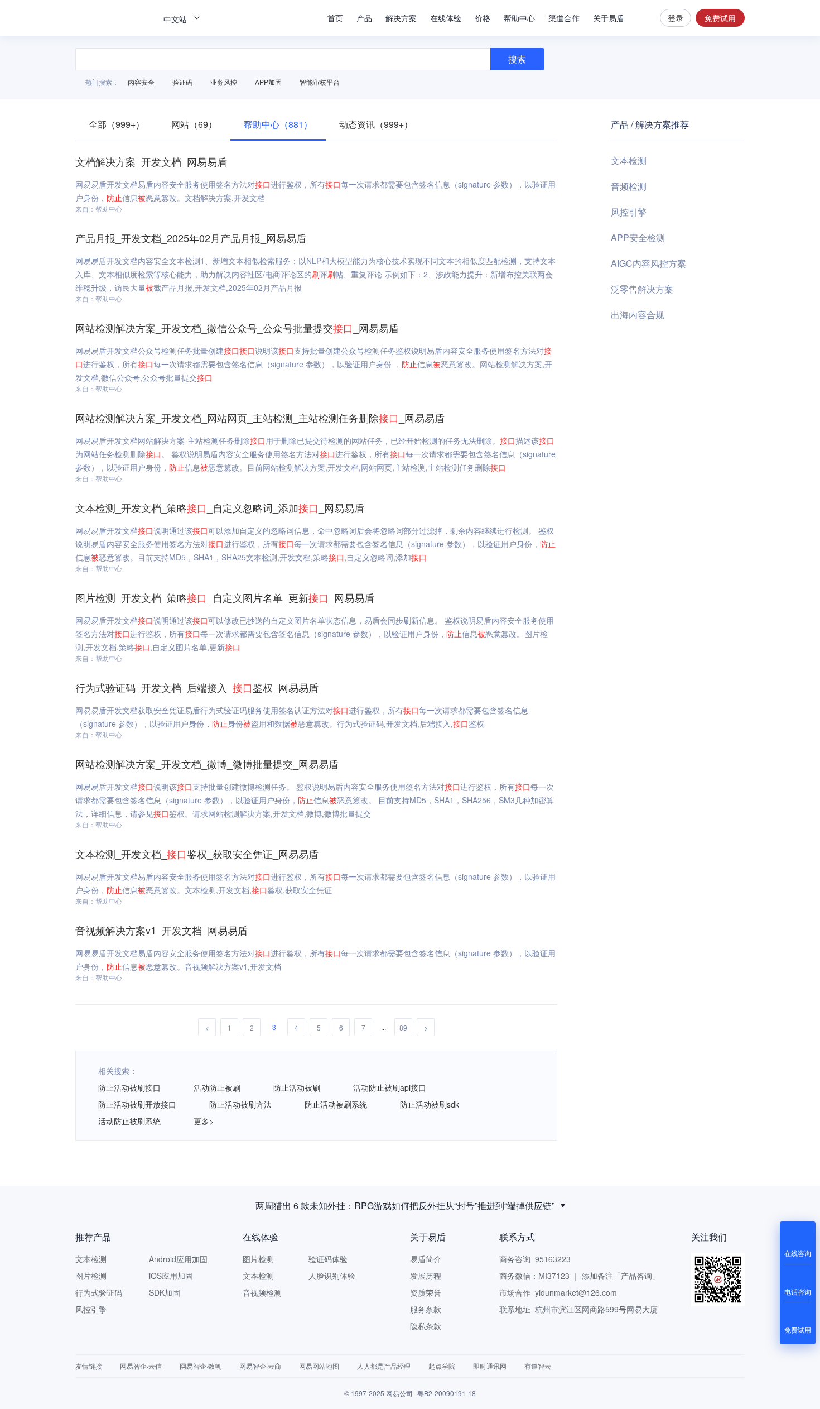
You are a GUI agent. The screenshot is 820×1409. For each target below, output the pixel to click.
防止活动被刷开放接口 (137, 1104)
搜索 (642, 17)
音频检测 (629, 186)
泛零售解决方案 (642, 288)
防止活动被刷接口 (129, 1087)
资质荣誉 (425, 1292)
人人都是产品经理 (384, 1365)
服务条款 (425, 1309)
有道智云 (537, 1365)
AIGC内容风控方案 (648, 263)
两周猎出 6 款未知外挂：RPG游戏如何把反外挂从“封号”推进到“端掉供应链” (404, 1203)
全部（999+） (116, 124)
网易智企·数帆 (200, 1365)
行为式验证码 (98, 1292)
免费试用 (720, 17)
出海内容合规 (637, 314)
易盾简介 (425, 1258)
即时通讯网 (490, 1365)
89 (403, 1027)
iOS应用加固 (171, 1275)
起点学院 (441, 1365)
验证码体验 (328, 1258)
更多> (204, 1121)
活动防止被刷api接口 (389, 1087)
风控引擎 (629, 211)
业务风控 (223, 82)
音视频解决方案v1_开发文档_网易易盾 (161, 930)
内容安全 (141, 82)
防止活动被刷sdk (429, 1104)
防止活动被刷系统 (336, 1104)
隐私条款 (425, 1325)
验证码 (182, 82)
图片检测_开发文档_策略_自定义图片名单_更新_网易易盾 (224, 597)
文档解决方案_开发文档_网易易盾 (151, 161)
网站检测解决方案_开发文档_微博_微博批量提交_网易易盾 (207, 763)
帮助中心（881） (278, 124)
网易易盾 (114, 18)
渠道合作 (564, 17)
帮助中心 (519, 17)
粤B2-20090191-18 (446, 1393)
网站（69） (194, 124)
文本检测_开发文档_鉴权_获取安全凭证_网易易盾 (197, 853)
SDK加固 (164, 1292)
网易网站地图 (319, 1365)
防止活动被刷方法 (240, 1104)
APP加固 (268, 82)
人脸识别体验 (331, 1275)
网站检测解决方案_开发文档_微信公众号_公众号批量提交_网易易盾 (237, 327)
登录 (675, 17)
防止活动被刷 (296, 1087)
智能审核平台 (320, 82)
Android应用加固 (178, 1258)
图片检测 (91, 1275)
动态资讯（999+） (376, 124)
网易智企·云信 (141, 1365)
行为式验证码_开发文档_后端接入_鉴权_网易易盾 (197, 687)
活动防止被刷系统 (129, 1121)
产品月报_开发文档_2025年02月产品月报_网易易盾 (190, 238)
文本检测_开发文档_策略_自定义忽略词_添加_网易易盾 (219, 507)
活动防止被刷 (217, 1087)
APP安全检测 (638, 237)
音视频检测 (262, 1292)
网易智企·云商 (260, 1365)
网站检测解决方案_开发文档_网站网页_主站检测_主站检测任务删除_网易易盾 (260, 417)
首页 (335, 17)
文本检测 (629, 160)
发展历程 (425, 1275)
